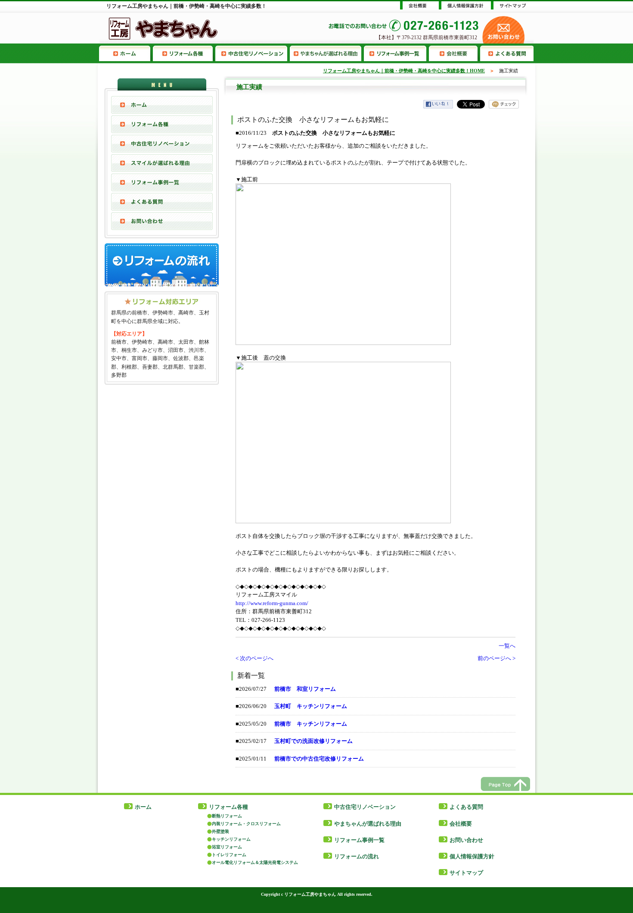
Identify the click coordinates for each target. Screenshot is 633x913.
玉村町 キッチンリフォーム (310, 706)
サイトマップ (466, 873)
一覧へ (507, 646)
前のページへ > (496, 658)
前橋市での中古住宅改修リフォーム (319, 758)
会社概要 (454, 53)
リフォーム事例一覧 (396, 53)
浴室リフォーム (227, 847)
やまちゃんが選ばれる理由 (327, 53)
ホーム (143, 807)
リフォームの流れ (356, 856)
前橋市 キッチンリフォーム (310, 723)
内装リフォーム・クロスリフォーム (246, 823)
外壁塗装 (220, 831)
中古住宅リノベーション (252, 53)
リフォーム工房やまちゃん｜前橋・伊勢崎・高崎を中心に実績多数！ (186, 6)
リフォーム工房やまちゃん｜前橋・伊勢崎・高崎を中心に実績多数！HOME (404, 70)
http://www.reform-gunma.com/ (272, 603)
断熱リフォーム (227, 816)
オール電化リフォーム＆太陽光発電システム (255, 862)
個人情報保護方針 (472, 856)
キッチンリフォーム (231, 839)
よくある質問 (507, 53)
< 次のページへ (254, 658)
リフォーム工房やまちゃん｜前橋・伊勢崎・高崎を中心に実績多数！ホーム (126, 53)
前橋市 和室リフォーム (305, 689)
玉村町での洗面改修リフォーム (313, 741)
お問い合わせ (162, 221)
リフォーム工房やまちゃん (310, 894)
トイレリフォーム (229, 854)
